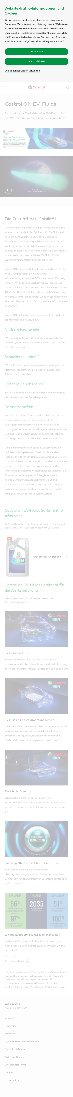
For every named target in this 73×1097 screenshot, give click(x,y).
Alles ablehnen (36, 61)
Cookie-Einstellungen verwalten (22, 71)
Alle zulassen (37, 51)
